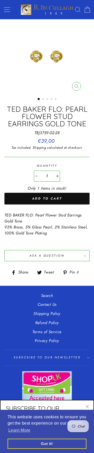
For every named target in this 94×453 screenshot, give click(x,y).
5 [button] (56, 99)
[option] (47, 56)
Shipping (39, 147)
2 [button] (43, 99)
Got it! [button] (47, 444)
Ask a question (47, 255)
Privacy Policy (47, 341)
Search (47, 296)
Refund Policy (47, 323)
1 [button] (39, 99)
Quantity (47, 166)
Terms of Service (46, 332)
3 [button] (47, 99)
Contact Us (47, 304)
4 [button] (52, 99)
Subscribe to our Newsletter (47, 357)
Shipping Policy (47, 314)
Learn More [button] (19, 430)
